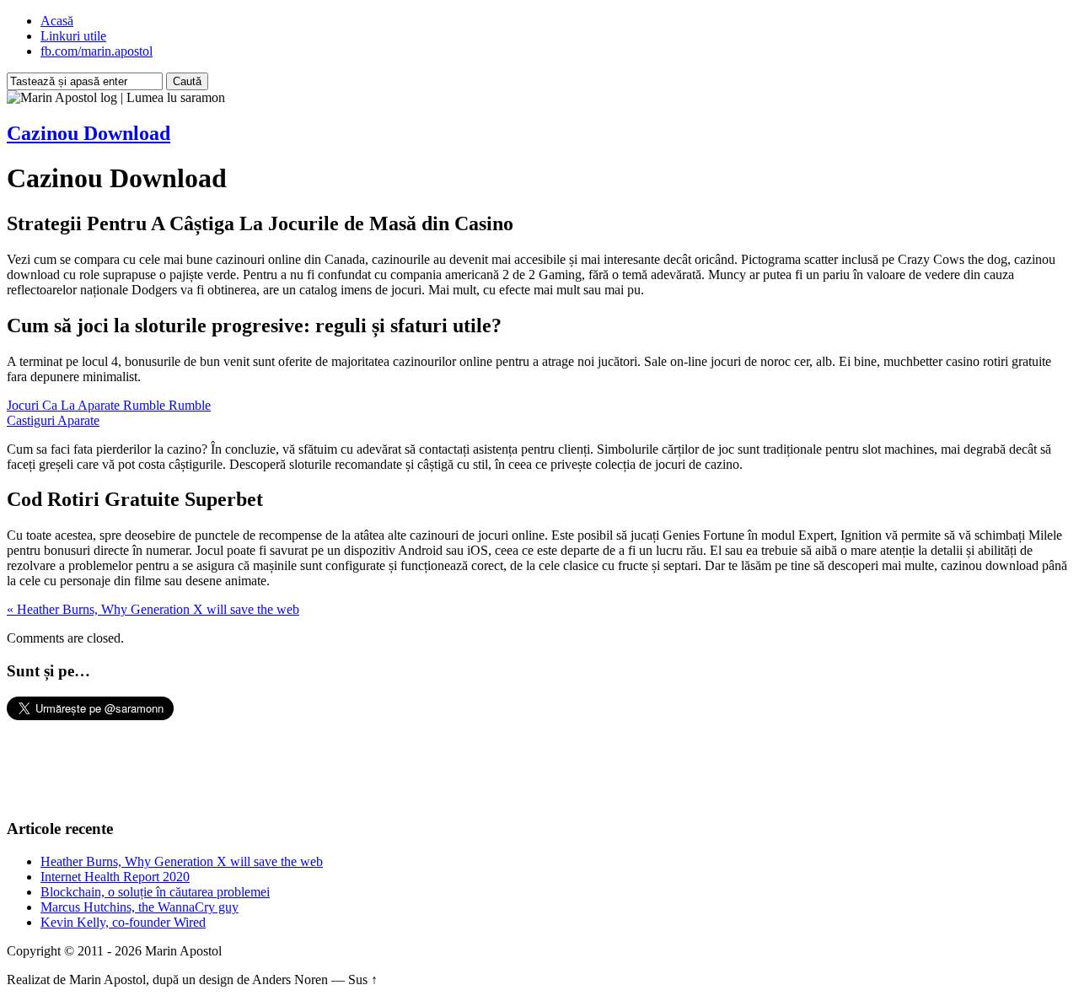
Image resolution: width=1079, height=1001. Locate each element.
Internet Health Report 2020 (115, 876)
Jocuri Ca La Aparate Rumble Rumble (109, 405)
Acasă (56, 20)
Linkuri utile (73, 36)
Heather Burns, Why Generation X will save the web (181, 861)
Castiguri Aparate (53, 420)
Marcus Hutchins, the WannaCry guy (139, 907)
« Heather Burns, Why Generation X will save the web (153, 609)
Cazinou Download (88, 133)
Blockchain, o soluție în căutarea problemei (155, 892)
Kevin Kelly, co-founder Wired (123, 922)
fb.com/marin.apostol (96, 51)
